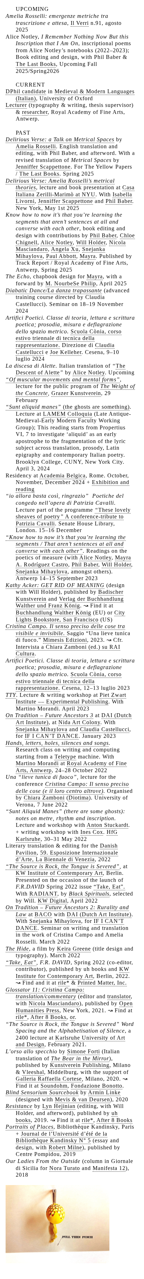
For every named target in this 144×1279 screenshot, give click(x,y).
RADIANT (43, 893)
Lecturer (16, 105)
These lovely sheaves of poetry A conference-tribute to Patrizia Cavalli (73, 516)
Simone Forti (83, 1051)
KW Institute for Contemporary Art (72, 972)
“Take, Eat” (21, 962)
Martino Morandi (37, 763)
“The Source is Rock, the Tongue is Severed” (63, 866)
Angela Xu (65, 249)
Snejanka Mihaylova (41, 571)
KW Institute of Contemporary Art (59, 873)
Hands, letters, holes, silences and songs (57, 743)
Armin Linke (104, 1092)
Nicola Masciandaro (54, 1003)
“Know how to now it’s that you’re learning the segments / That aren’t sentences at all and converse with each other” (66, 544)
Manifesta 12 (109, 1168)
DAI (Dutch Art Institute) (99, 914)
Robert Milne (65, 1147)
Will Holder (91, 242)
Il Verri (80, 23)
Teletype (65, 756)
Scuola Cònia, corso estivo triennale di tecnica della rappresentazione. (69, 338)
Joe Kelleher (65, 352)
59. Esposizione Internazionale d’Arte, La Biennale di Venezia (67, 856)
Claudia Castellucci (104, 729)
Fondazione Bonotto (96, 1085)
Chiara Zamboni (44, 797)
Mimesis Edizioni (65, 640)
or (72, 1017)
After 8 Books (48, 1017)
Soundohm (54, 1085)
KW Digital (52, 900)
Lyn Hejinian (58, 1106)
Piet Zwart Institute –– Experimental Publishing (71, 698)
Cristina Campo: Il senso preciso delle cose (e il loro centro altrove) (72, 787)
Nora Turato (64, 1168)
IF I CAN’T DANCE (52, 736)
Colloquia (79, 413)
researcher (35, 112)
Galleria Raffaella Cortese (49, 1078)
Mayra (88, 256)
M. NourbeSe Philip (70, 283)
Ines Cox (91, 832)
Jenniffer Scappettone (43, 166)
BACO (43, 914)
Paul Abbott (61, 256)
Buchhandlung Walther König (53, 612)
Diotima (79, 797)
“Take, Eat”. (109, 886)
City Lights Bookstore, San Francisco (70, 616)
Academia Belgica (62, 475)
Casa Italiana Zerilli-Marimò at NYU (75, 191)
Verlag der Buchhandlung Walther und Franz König (70, 602)
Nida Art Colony (79, 722)
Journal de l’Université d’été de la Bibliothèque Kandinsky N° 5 (61, 1137)
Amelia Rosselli (36, 146)
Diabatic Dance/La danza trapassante (54, 290)
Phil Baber (119, 201)
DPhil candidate (26, 91)
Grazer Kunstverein (76, 393)
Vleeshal (33, 1072)
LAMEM (54, 413)
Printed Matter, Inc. (102, 982)
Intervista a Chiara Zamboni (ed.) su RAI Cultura (68, 650)
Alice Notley (57, 242)
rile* (64, 982)
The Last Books (36, 64)
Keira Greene (74, 948)
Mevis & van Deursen (82, 1099)
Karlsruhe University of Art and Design (70, 1041)
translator (119, 996)
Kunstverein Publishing (79, 1065)
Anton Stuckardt (107, 825)
